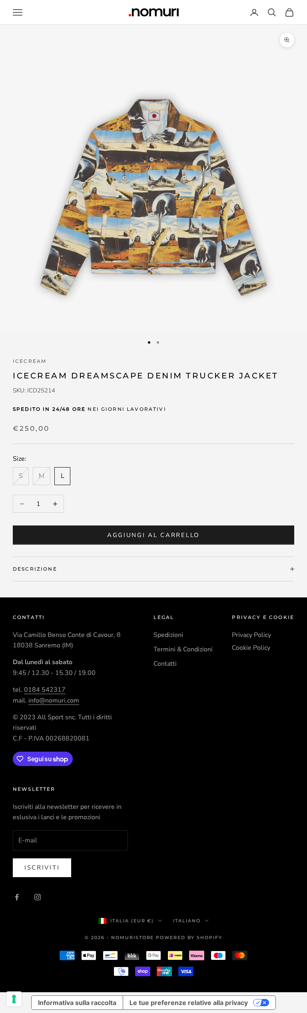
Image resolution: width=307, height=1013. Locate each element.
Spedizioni (168, 635)
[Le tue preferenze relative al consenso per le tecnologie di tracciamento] (14, 999)
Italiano (187, 920)
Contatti (165, 663)
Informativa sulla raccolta (77, 1003)
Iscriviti (42, 868)
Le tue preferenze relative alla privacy (189, 1003)
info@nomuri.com (53, 700)
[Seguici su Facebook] (17, 897)
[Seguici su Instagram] (38, 897)
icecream (29, 361)
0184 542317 (45, 689)
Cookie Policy (251, 647)
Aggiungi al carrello (153, 535)
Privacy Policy (251, 635)
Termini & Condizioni (183, 649)
